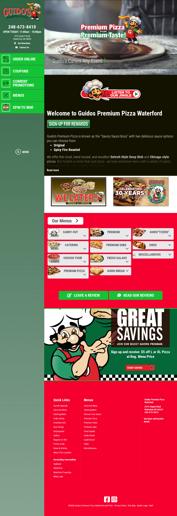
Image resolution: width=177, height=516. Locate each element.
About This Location (62, 452)
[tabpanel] (79, 191)
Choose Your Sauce (66, 259)
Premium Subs (116, 245)
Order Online (58, 418)
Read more (53, 170)
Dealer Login (142, 505)
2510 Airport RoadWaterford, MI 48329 (154, 408)
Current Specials (60, 405)
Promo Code (58, 444)
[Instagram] (114, 499)
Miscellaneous (149, 254)
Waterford (57, 468)
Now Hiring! (58, 427)
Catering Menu (64, 246)
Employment (58, 431)
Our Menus (63, 221)
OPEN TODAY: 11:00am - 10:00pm (22, 32)
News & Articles (60, 448)
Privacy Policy (120, 505)
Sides (152, 245)
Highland (57, 464)
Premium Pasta (106, 233)
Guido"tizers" (159, 232)
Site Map (132, 505)
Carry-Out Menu (64, 233)
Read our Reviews (138, 295)
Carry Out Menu (60, 410)
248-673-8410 (151, 412)
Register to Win (60, 439)
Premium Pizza (74, 271)
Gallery (56, 435)
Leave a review (86, 295)
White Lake (58, 476)
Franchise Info (59, 422)
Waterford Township (62, 472)
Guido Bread (115, 271)
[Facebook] (107, 499)
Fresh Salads (116, 258)
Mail (151, 505)
